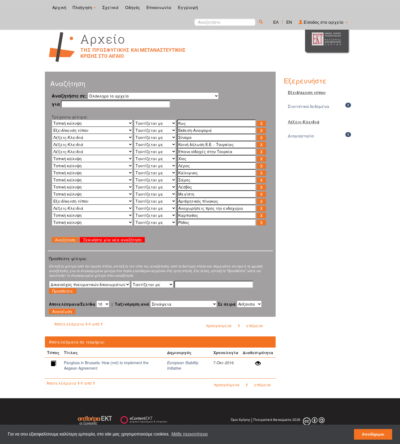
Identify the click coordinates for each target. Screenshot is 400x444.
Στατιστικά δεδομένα (308, 106)
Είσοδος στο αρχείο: (324, 22)
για (56, 104)
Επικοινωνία (158, 7)
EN (289, 22)
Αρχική (59, 7)
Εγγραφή (188, 7)
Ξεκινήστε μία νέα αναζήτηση (112, 239)
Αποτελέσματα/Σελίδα (72, 304)
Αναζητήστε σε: (69, 96)
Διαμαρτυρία (301, 135)
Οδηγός (132, 7)
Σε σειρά (227, 304)
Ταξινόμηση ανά (132, 304)
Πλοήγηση (83, 7)
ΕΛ (276, 22)
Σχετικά (110, 7)
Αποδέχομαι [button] (373, 434)
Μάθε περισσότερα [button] (189, 434)
